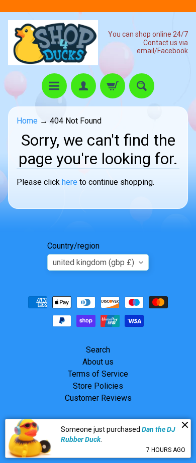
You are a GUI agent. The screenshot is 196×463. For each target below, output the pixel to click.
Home (27, 121)
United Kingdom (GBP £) (93, 262)
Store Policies (98, 386)
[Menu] (54, 85)
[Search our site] (141, 85)
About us (98, 362)
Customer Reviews (98, 398)
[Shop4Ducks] (53, 42)
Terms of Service (98, 374)
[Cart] (112, 85)
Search (98, 350)
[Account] (83, 85)
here (69, 182)
